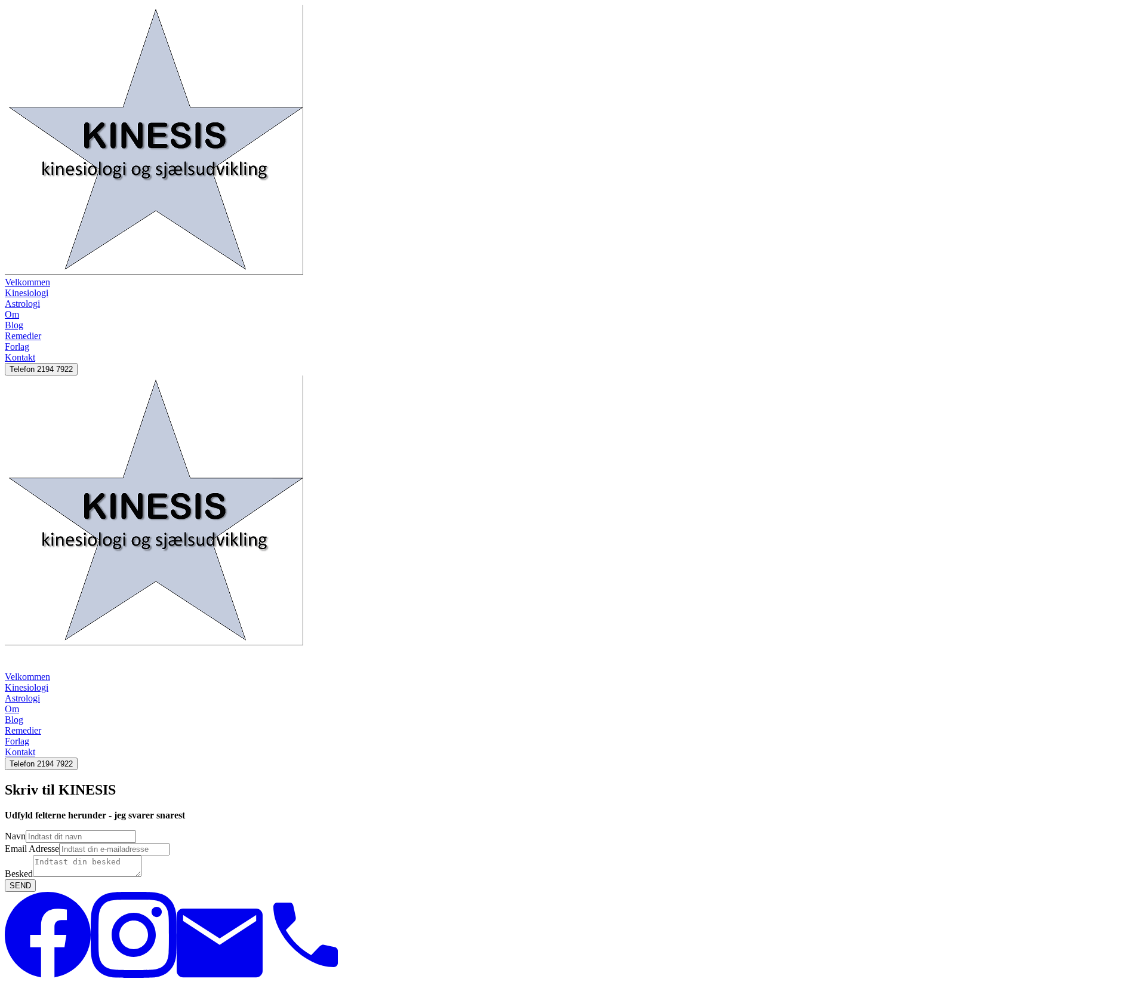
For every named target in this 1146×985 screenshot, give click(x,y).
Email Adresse (32, 849)
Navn (15, 836)
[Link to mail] (220, 974)
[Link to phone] (306, 974)
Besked (19, 874)
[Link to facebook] (48, 974)
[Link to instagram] (134, 974)
